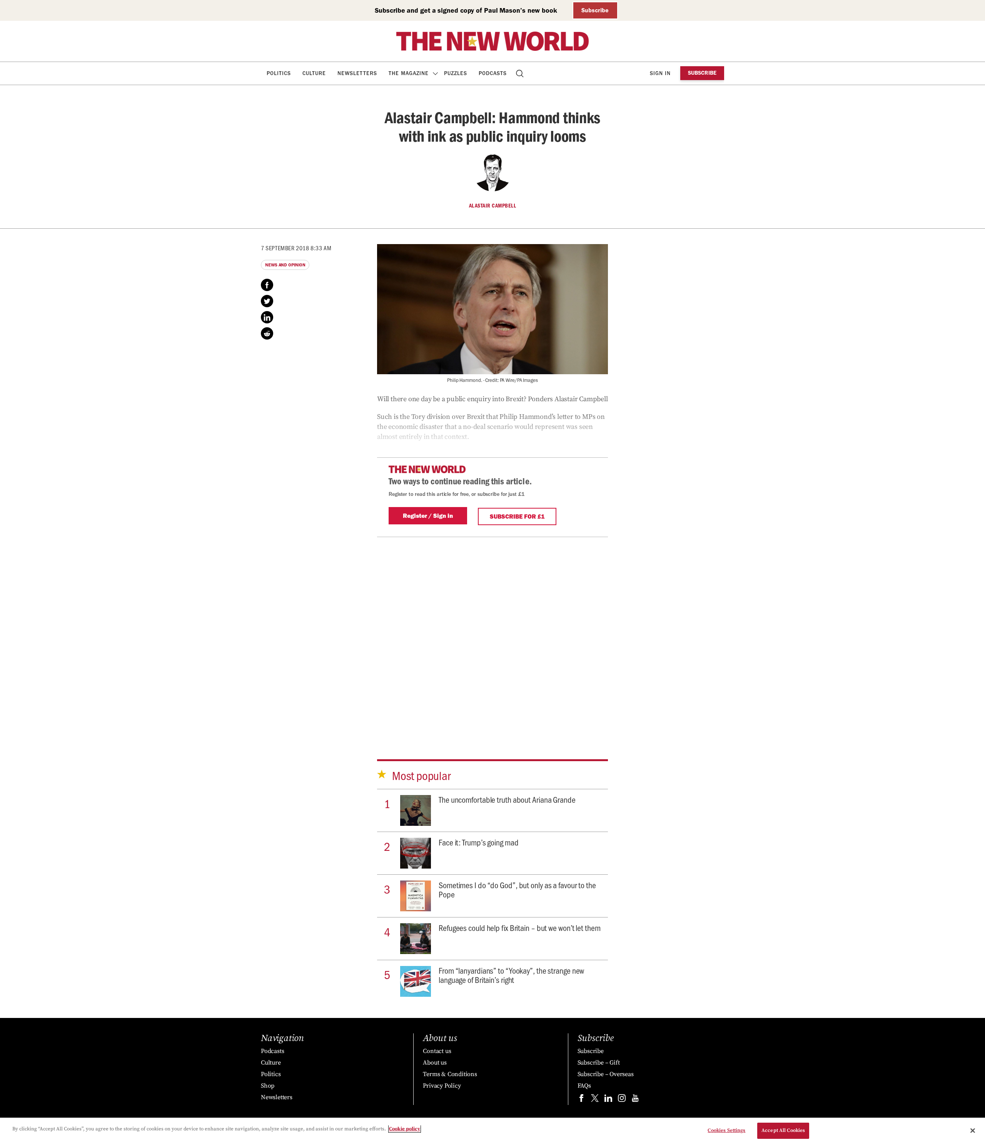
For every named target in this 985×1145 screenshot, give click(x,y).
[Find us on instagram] (622, 1099)
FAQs (584, 1086)
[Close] (972, 1130)
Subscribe (595, 10)
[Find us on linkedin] (608, 1099)
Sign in (660, 73)
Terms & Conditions (450, 1074)
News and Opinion (285, 265)
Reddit (267, 333)
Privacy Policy (442, 1086)
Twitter (267, 301)
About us (434, 1062)
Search (520, 73)
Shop (267, 1086)
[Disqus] (492, 637)
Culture (314, 73)
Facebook (267, 285)
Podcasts (493, 73)
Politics (279, 73)
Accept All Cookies (783, 1130)
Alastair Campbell (492, 205)
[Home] (492, 41)
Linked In (267, 317)
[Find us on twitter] (595, 1099)
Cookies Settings (726, 1130)
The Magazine (409, 73)
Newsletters (357, 73)
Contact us (437, 1051)
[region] (492, 1131)
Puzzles (455, 73)
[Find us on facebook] (581, 1099)
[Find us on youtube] (635, 1099)
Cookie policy (404, 1129)
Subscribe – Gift (599, 1062)
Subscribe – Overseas (606, 1074)
